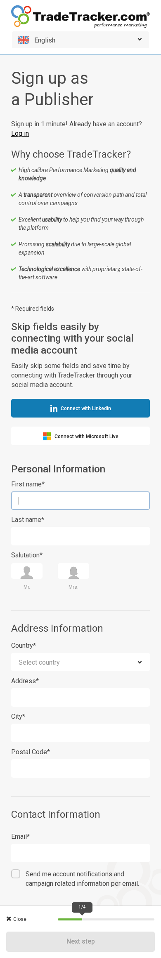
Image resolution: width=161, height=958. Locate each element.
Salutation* (27, 555)
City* (18, 716)
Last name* (27, 520)
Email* (20, 836)
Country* (23, 645)
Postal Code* (30, 752)
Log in (20, 133)
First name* (28, 484)
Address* (25, 681)
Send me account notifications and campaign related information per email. (82, 878)
